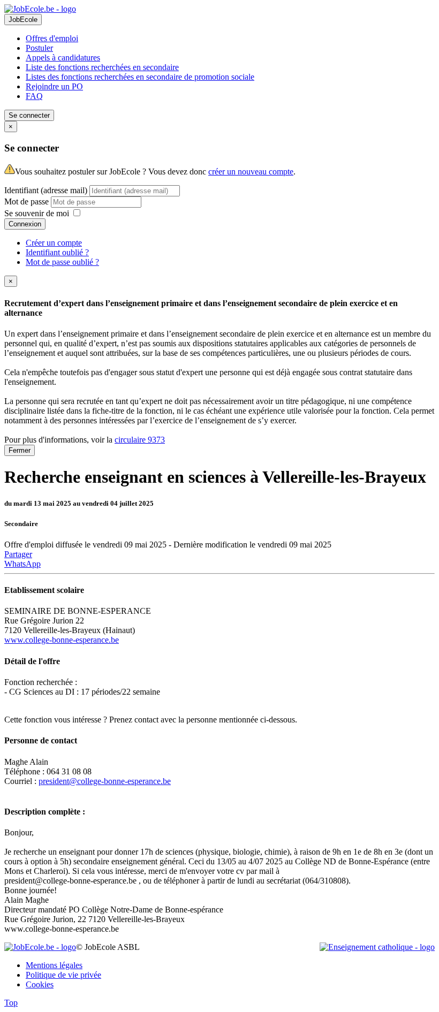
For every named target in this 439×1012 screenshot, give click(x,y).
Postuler (39, 47)
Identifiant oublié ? (57, 252)
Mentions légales (54, 965)
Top (11, 1002)
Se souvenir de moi (36, 213)
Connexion (25, 224)
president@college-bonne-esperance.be (105, 781)
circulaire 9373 (140, 439)
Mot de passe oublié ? (62, 262)
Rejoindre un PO (54, 86)
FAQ (34, 96)
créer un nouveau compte (250, 171)
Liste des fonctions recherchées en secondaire (102, 67)
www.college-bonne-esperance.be (61, 639)
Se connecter (29, 115)
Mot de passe (27, 201)
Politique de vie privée (63, 974)
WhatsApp (22, 563)
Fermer (20, 450)
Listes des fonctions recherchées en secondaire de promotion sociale (140, 76)
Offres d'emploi (52, 38)
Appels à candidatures (63, 57)
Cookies (40, 984)
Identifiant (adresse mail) (45, 190)
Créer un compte (54, 242)
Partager (18, 554)
